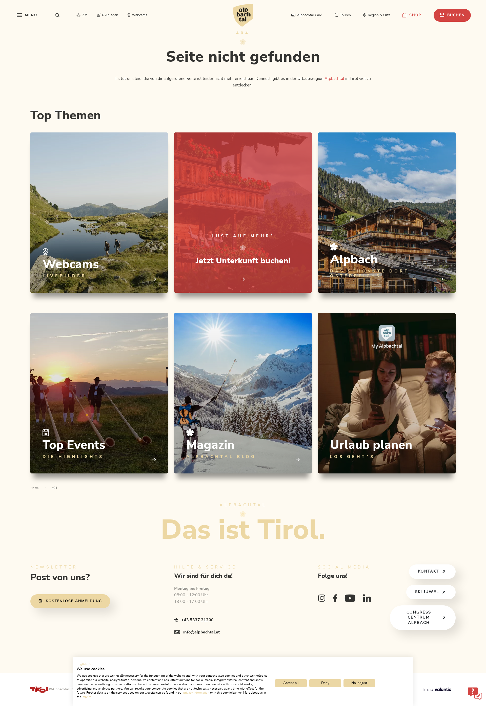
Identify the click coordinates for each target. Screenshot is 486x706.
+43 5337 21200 (197, 620)
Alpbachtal (334, 79)
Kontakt (428, 571)
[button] (84, 664)
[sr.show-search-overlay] (57, 15)
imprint (86, 696)
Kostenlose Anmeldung (74, 601)
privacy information (196, 692)
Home (34, 487)
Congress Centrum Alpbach (419, 617)
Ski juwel (427, 592)
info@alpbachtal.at (201, 632)
